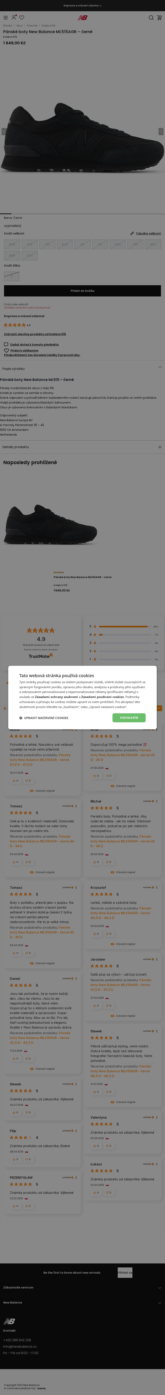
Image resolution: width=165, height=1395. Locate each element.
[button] (43, 718)
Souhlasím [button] (129, 718)
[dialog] (82, 697)
